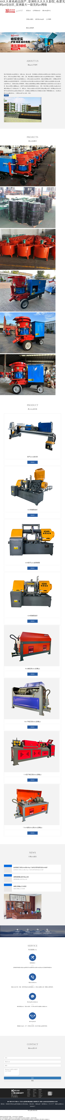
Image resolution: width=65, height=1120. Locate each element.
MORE (6, 95)
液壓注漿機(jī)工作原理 (19, 886)
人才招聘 (48, 19)
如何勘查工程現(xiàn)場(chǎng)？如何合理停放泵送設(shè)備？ (30, 867)
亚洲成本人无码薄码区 (34, 1119)
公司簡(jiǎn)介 (36, 10)
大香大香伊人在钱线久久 (44, 1119)
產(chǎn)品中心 (46, 10)
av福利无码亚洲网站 (25, 1119)
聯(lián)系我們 (30, 28)
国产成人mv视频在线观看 (5, 1119)
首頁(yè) (28, 10)
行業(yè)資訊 (29, 19)
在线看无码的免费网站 (15, 1119)
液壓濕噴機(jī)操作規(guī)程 (21, 877)
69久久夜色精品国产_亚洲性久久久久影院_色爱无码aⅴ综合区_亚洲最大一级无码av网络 (18, 1118)
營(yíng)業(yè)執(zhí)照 (32, 1110)
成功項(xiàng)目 (39, 19)
